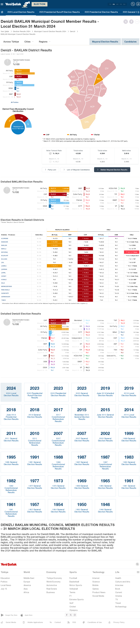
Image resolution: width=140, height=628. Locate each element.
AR (117, 4)
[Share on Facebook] (132, 21)
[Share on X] (126, 21)
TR (110, 4)
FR (121, 4)
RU (124, 4)
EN (114, 4)
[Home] (2, 11)
